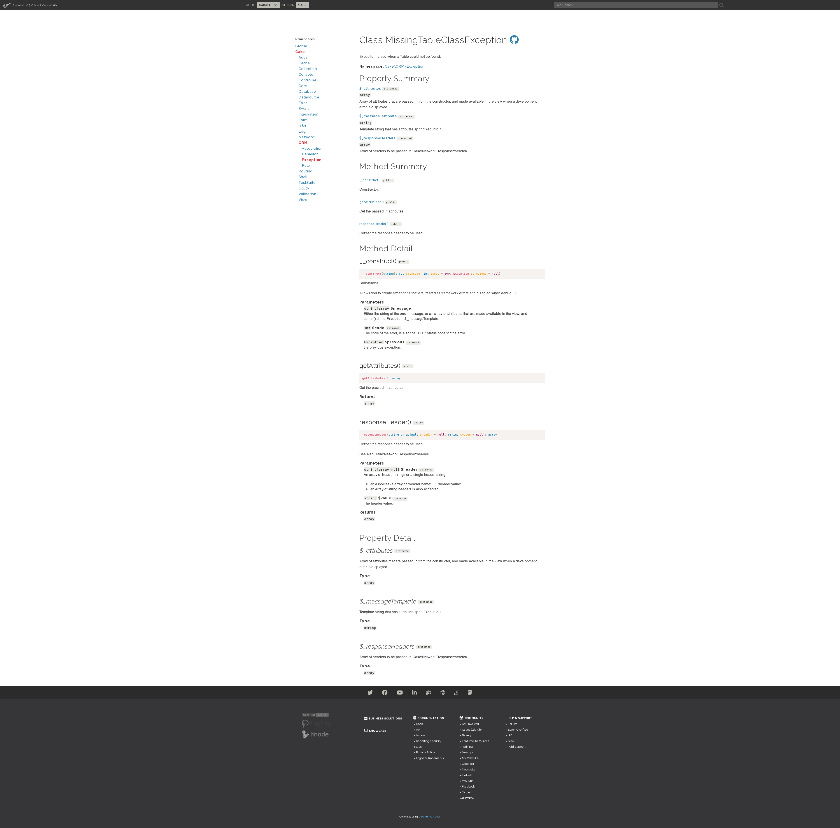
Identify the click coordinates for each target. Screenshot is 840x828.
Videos (420, 735)
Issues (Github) (472, 729)
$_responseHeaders (377, 138)
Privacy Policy (425, 752)
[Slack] (442, 693)
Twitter (466, 792)
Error (303, 103)
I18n (302, 126)
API (418, 729)
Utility (304, 188)
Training (467, 746)
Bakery (466, 735)
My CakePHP (470, 758)
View (303, 200)
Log (302, 131)
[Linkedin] (414, 693)
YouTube (467, 780)
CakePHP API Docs (430, 816)
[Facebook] (385, 693)
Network (306, 137)
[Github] (428, 693)
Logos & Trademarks (430, 758)
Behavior (310, 154)
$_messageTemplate (378, 116)
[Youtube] (400, 693)
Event (304, 109)
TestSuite (307, 183)
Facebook (468, 786)
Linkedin (467, 775)
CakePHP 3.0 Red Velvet (31, 5)
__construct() (370, 180)
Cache (304, 63)
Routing (306, 171)
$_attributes (370, 88)
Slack (511, 741)
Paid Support (516, 746)
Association (312, 148)
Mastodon (467, 798)
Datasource (309, 97)
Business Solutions (385, 718)
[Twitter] (370, 693)
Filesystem (308, 114)
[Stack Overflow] (456, 693)
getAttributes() (371, 202)
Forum (512, 724)
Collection (308, 69)
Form (303, 120)
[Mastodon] (470, 693)
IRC (510, 735)
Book (419, 724)
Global (301, 46)
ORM (303, 143)
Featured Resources (475, 741)
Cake (300, 52)
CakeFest (468, 763)
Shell (303, 177)
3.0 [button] (300, 5)
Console (306, 74)
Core (303, 86)
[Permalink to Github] (514, 40)
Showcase (377, 730)
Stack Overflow (518, 729)
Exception (312, 160)
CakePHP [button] (266, 5)
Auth (303, 57)
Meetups (467, 752)
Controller (308, 80)
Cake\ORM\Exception (404, 66)
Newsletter (469, 769)
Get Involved (470, 724)
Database (307, 91)
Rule (306, 165)
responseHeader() (374, 224)
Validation (307, 194)
